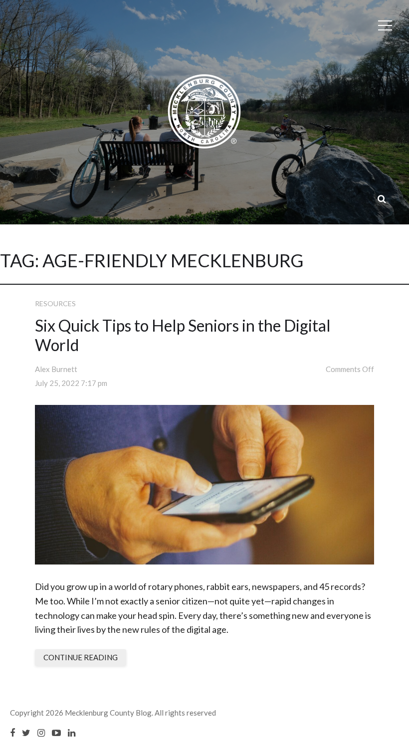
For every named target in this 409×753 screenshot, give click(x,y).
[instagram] (41, 732)
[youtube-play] (56, 732)
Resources (55, 303)
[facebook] (12, 732)
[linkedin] (71, 732)
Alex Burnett (56, 369)
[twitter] (26, 732)
